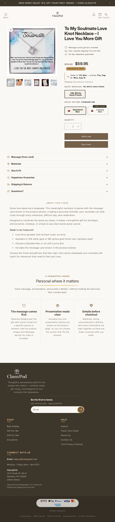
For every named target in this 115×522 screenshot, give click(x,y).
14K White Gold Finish (75, 94)
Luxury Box (100, 110)
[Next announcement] (110, 3)
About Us (65, 435)
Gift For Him (13, 435)
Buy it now (86, 144)
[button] (6, 14)
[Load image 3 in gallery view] (28, 82)
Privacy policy (25, 516)
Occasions (12, 440)
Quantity (69, 120)
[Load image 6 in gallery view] (45, 82)
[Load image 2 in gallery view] (19, 82)
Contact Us (66, 440)
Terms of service (54, 516)
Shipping (68, 82)
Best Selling (13, 426)
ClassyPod (61, 511)
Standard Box (78, 110)
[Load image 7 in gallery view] (54, 82)
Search (64, 426)
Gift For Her (13, 431)
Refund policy (39, 516)
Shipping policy (69, 516)
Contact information (87, 516)
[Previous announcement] (5, 3)
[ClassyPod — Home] (17, 374)
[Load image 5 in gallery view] (36, 82)
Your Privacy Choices (72, 444)
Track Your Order (70, 431)
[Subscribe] (81, 410)
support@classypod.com (25, 459)
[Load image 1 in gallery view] (10, 82)
